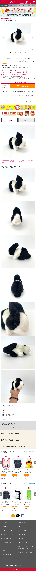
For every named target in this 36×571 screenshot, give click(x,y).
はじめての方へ (22, 535)
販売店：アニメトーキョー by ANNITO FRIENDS (20, 58)
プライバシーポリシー (24, 543)
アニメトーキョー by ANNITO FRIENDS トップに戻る (18, 92)
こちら (21, 565)
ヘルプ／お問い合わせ (24, 522)
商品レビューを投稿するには (25, 101)
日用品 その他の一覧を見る (25, 96)
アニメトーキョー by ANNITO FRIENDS (12, 427)
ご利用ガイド (4, 559)
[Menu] (2, 2)
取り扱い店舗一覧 (6, 539)
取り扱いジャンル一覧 (7, 535)
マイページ (4, 551)
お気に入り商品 (5, 527)
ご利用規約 (21, 539)
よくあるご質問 (22, 531)
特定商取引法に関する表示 (25, 552)
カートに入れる (22, 86)
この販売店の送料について (26, 61)
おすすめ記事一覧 (6, 543)
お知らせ (20, 527)
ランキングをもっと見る (29, 451)
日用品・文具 (13, 5)
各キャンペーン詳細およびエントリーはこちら (14, 74)
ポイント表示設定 (6, 555)
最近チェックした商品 (7, 531)
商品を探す (4, 522)
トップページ (4, 5)
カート (3, 547)
